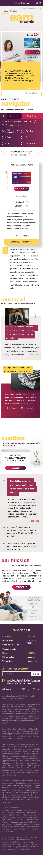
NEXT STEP (32, 116)
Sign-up (36, 674)
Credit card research (10, 645)
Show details (21, 236)
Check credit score (13, 125)
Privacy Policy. (26, 683)
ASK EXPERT (15, 468)
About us (31, 657)
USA (7, 689)
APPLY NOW (32, 52)
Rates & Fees (31, 93)
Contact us (32, 661)
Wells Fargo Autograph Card (22, 165)
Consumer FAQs (9, 649)
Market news (7, 640)
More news (33, 355)
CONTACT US (21, 587)
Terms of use (7, 661)
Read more (19, 355)
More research (27, 408)
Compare (18, 206)
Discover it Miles (10, 11)
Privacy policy (8, 657)
